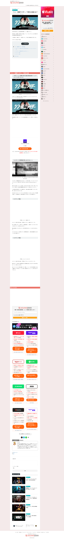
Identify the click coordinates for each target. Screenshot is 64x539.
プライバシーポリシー (29, 532)
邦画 (13, 453)
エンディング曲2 (17, 54)
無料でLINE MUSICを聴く (17, 399)
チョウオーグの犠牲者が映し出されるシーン (21, 51)
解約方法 (19, 352)
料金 (14, 352)
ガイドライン (34, 532)
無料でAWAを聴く (31, 399)
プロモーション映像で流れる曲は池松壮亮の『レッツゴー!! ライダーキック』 (25, 49)
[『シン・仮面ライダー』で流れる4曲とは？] (24, 437)
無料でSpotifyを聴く (31, 376)
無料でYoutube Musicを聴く (18, 427)
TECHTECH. (47, 532)
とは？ (28, 429)
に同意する (19, 314)
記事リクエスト (43, 532)
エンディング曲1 (17, 52)
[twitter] (22, 437)
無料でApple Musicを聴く (17, 348)
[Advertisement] (25, 65)
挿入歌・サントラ (15, 452)
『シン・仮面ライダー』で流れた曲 (20, 46)
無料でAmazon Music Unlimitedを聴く (31, 350)
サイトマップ (24, 532)
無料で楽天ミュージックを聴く (17, 376)
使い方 (22, 352)
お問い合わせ (38, 532)
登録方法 (16, 352)
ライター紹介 (16, 532)
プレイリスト (17, 56)
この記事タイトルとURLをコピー (25, 433)
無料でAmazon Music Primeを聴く (31, 425)
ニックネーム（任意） (16, 466)
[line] (26, 437)
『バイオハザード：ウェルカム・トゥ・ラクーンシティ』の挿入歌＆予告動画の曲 (31, 498)
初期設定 (22, 379)
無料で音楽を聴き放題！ (24, 148)
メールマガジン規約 (17, 314)
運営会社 (20, 532)
